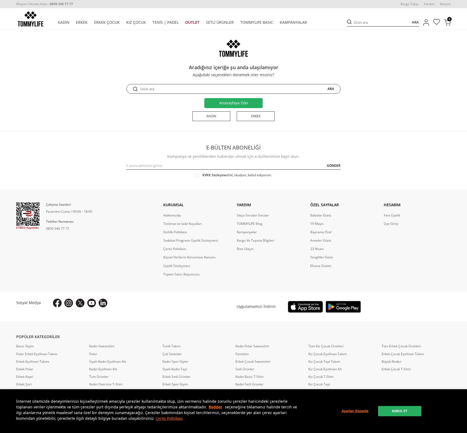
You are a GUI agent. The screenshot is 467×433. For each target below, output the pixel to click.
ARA (415, 22)
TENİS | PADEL (165, 22)
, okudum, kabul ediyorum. (237, 175)
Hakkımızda (172, 215)
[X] (80, 303)
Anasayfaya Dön (233, 102)
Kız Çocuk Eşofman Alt (325, 369)
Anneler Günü (320, 240)
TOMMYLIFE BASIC (256, 22)
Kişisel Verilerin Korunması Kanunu (189, 257)
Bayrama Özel (321, 232)
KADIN (63, 22)
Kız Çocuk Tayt (319, 384)
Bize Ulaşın (245, 249)
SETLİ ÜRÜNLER (220, 22)
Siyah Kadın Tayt (174, 369)
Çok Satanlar (172, 354)
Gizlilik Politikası (175, 232)
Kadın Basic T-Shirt (249, 377)
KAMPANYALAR (293, 22)
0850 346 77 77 (57, 228)
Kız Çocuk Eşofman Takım (327, 354)
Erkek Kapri (24, 377)
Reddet (215, 406)
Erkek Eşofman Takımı (32, 361)
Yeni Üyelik (392, 215)
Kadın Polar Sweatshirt (252, 346)
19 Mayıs (317, 224)
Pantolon (242, 354)
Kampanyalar (247, 232)
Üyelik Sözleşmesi (176, 266)
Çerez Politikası (169, 418)
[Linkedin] (103, 303)
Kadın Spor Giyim (175, 361)
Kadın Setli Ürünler (249, 384)
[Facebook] (57, 303)
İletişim (445, 4)
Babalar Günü (320, 215)
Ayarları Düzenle (355, 411)
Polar (93, 354)
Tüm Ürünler (98, 377)
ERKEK (82, 22)
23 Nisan (316, 249)
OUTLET (192, 22)
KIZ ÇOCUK (136, 22)
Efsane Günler (321, 266)
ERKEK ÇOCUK (107, 22)
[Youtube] (91, 303)
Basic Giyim (25, 346)
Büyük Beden (391, 361)
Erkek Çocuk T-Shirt (396, 369)
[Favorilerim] (436, 22)
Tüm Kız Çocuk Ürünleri (325, 346)
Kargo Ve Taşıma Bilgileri (255, 240)
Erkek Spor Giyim (175, 384)
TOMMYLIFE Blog (249, 224)
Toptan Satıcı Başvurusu (181, 274)
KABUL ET (399, 411)
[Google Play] (343, 307)
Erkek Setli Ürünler (176, 377)
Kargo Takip (409, 4)
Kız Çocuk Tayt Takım (324, 361)
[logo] (30, 18)
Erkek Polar (24, 369)
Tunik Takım (171, 346)
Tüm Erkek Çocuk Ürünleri (401, 346)
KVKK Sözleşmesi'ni (217, 175)
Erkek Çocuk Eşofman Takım (403, 354)
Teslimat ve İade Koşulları (182, 224)
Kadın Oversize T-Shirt (105, 384)
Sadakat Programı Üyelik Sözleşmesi (190, 240)
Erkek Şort (24, 384)
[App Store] (305, 307)
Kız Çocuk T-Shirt (320, 377)
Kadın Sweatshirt (101, 346)
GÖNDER (334, 165)
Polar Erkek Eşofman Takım (36, 354)
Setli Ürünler (244, 369)
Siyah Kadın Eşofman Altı (107, 361)
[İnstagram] (68, 303)
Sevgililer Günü (321, 257)
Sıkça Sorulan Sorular (253, 215)
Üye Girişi (391, 224)
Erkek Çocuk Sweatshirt (253, 361)
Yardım (429, 4)
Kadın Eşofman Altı (103, 369)
